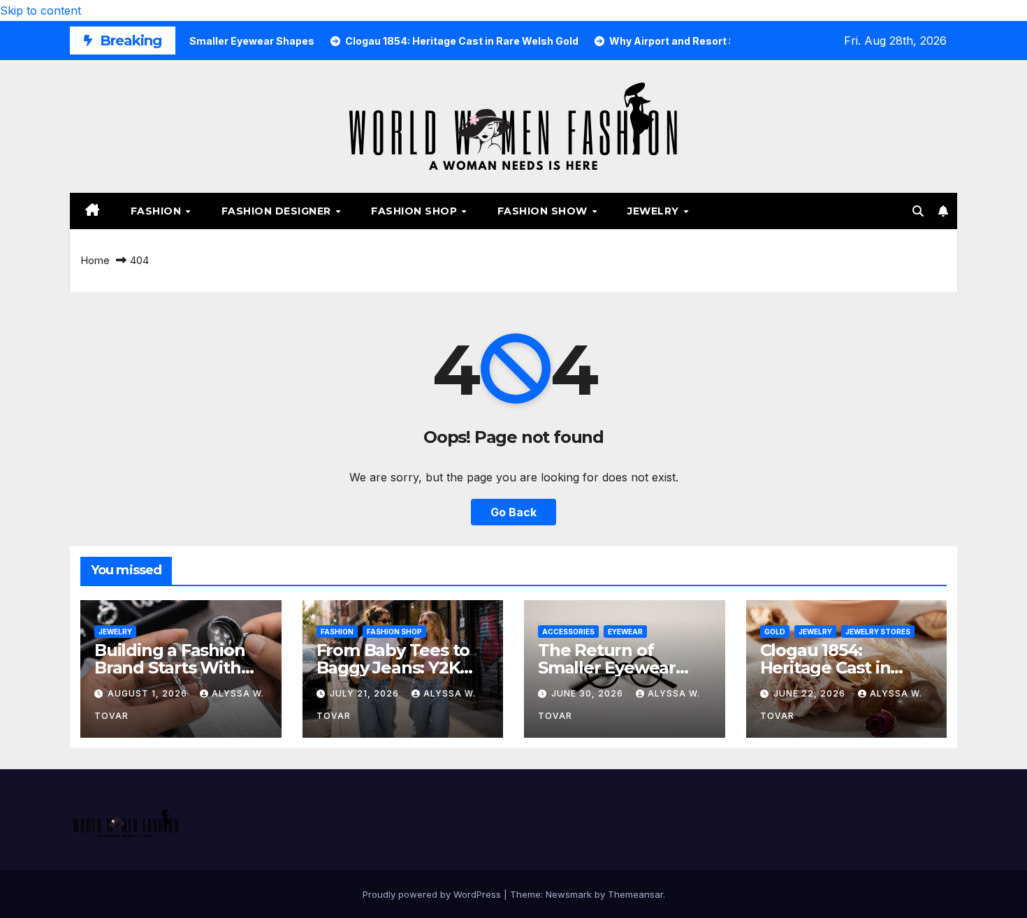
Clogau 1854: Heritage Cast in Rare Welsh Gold (829, 667)
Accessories (568, 631)
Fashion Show (544, 211)
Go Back (513, 512)
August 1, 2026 (149, 693)
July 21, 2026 (366, 693)
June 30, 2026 (588, 693)
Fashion (157, 211)
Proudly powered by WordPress (433, 894)
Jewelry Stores (877, 631)
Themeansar (635, 894)
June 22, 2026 (810, 693)
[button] (918, 211)
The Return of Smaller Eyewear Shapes (607, 667)
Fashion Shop (415, 211)
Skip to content (40, 10)
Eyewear (625, 631)
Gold (774, 631)
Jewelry (654, 211)
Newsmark (569, 894)
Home (95, 260)
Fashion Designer (278, 211)
